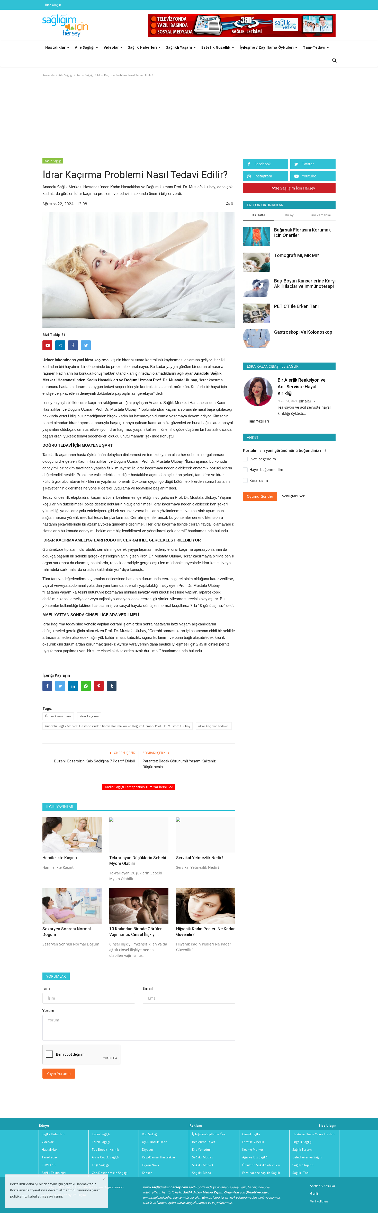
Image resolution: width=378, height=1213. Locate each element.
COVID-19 (49, 1165)
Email (148, 988)
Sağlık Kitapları (302, 1165)
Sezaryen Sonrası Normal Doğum (66, 931)
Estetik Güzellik (253, 1142)
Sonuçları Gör (293, 496)
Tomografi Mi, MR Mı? (296, 255)
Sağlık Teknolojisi (54, 1173)
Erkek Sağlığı (101, 1142)
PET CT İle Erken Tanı (296, 306)
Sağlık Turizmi (302, 1149)
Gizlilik (314, 1193)
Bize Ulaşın (53, 5)
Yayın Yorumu (59, 1073)
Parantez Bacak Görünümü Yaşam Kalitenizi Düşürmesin (180, 764)
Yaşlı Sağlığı (100, 1165)
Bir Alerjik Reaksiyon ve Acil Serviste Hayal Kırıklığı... (302, 386)
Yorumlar (56, 976)
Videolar (47, 1142)
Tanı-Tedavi (50, 1157)
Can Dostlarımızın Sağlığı (110, 1173)
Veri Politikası (319, 1201)
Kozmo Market (252, 1149)
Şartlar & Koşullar (322, 1186)
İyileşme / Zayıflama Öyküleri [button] (267, 47)
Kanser (147, 1173)
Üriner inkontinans (58, 716)
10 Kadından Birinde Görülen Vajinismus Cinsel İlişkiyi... (136, 931)
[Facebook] (73, 345)
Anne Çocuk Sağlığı (105, 1157)
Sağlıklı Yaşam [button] (179, 47)
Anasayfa (48, 75)
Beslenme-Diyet (203, 1142)
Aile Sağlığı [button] (85, 47)
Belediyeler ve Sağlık (307, 1157)
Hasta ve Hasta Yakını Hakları (313, 1134)
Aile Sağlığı (65, 75)
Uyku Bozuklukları (154, 1142)
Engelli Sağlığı (302, 1142)
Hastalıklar (49, 1149)
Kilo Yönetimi (201, 1149)
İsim (46, 988)
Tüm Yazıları (258, 421)
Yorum (48, 1010)
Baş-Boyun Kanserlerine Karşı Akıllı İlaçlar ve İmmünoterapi (305, 283)
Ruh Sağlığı (150, 1134)
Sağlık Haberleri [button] (143, 47)
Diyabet (147, 1149)
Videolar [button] (112, 47)
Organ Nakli (150, 1165)
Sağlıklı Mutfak (202, 1157)
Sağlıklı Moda (201, 1173)
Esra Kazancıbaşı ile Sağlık (261, 1173)
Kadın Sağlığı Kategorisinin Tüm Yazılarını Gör (139, 787)
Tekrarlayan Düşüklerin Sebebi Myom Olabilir (137, 860)
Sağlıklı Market (202, 1165)
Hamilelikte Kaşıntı (59, 857)
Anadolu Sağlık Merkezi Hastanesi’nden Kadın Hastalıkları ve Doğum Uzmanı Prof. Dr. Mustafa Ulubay (117, 726)
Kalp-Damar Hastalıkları (159, 1157)
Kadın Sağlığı (84, 75)
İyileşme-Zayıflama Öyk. (209, 1134)
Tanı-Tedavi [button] (314, 47)
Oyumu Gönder (260, 496)
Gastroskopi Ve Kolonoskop (303, 331)
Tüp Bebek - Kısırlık (105, 1149)
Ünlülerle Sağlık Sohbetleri (261, 1165)
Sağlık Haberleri (53, 1134)
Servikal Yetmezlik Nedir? (199, 857)
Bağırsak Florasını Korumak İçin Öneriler (302, 232)
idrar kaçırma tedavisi (213, 726)
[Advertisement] (189, 119)
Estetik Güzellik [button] (216, 47)
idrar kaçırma (89, 716)
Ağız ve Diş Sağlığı (255, 1157)
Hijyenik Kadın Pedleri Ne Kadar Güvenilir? (205, 931)
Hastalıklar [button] (56, 47)
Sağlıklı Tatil (300, 1173)
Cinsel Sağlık (251, 1134)
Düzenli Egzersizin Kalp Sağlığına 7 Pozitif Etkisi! (94, 761)
